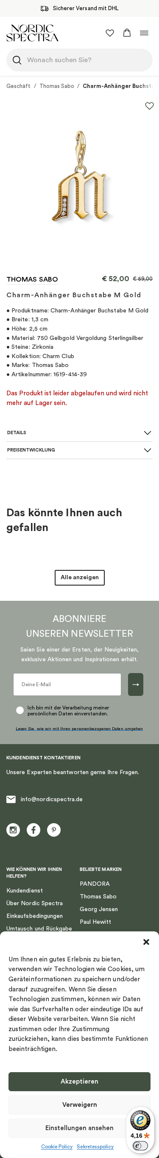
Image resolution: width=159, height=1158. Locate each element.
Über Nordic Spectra (34, 903)
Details (16, 432)
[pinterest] (54, 830)
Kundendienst (24, 891)
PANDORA (95, 884)
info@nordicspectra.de (52, 799)
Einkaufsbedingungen (34, 916)
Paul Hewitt (96, 922)
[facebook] (33, 830)
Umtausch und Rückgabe (39, 929)
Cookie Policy (57, 1146)
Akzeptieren (79, 1082)
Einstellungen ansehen (79, 1128)
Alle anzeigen (80, 577)
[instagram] (13, 830)
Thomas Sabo (57, 86)
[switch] (140, 1145)
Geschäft (18, 86)
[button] (146, 942)
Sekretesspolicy (95, 1146)
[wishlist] (109, 33)
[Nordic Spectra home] (32, 32)
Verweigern (79, 1105)
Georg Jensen (99, 909)
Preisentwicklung (31, 450)
